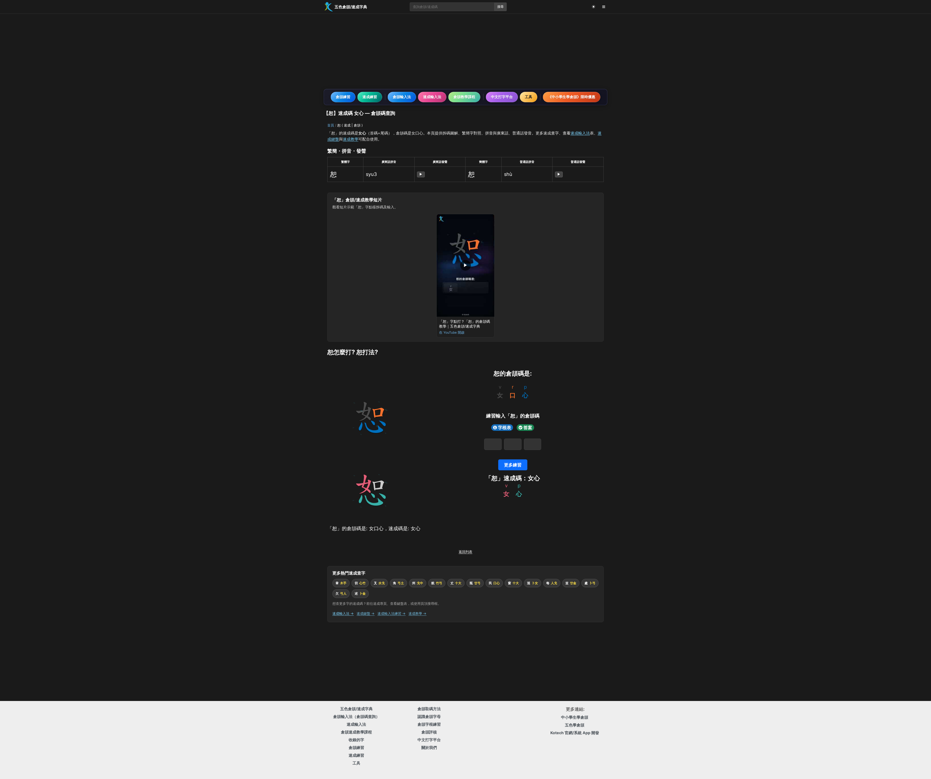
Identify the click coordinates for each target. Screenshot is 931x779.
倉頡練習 (343, 96)
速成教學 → (417, 613)
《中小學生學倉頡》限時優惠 (571, 96)
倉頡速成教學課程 (356, 732)
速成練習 (369, 96)
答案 (527, 427)
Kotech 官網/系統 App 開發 (574, 732)
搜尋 (500, 6)
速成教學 (350, 139)
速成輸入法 (432, 96)
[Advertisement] (465, 51)
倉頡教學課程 (464, 96)
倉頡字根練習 (429, 724)
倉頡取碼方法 (429, 708)
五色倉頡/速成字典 (356, 708)
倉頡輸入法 (402, 96)
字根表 (504, 427)
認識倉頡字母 (429, 716)
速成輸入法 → (343, 613)
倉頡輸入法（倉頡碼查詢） (356, 716)
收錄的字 (356, 739)
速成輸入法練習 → (391, 613)
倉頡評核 (429, 732)
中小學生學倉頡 (574, 717)
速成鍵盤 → (366, 613)
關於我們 (429, 747)
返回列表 (465, 552)
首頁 (330, 125)
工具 (528, 96)
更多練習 (513, 464)
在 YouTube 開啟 (452, 332)
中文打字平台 (502, 96)
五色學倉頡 (574, 725)
